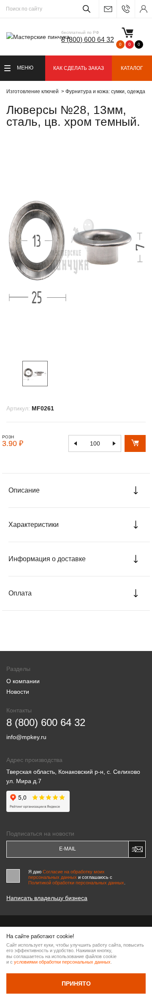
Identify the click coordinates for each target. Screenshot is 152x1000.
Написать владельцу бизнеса (46, 898)
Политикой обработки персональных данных (76, 882)
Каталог (132, 68)
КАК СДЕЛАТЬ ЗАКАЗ (78, 68)
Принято (76, 983)
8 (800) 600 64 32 (87, 39)
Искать (85, 9)
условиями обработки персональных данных (62, 961)
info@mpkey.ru (108, 9)
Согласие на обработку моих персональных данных (66, 874)
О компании (23, 681)
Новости (17, 691)
